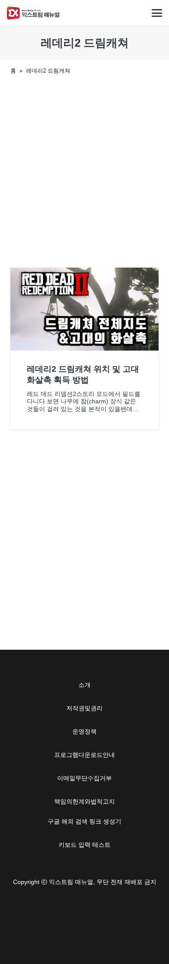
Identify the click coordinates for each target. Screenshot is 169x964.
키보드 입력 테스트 (84, 844)
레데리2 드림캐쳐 (48, 70)
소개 (84, 684)
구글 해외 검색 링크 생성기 (84, 821)
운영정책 (84, 731)
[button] (157, 13)
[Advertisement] (84, 169)
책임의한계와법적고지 (84, 801)
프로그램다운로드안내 (84, 754)
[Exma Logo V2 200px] (33, 12)
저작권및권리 (84, 708)
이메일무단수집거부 (84, 778)
